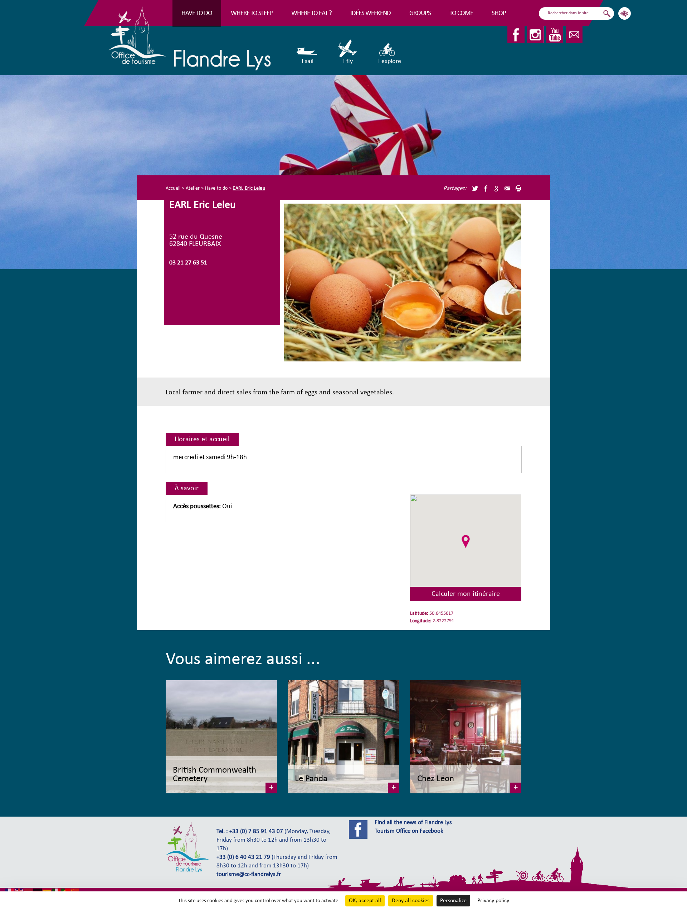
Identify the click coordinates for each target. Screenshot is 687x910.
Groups (420, 13)
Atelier (193, 188)
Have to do (196, 13)
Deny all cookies (410, 901)
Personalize (453, 901)
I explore (389, 61)
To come (461, 13)
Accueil (173, 188)
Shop (499, 13)
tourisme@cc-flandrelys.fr (248, 874)
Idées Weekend (370, 13)
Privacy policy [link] (493, 901)
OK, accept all (365, 901)
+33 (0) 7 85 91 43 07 (256, 831)
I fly (348, 61)
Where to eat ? (311, 13)
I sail (307, 61)
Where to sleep (252, 13)
